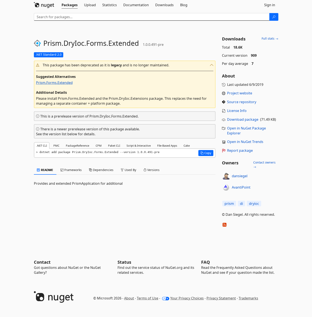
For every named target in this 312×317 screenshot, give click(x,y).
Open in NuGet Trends (245, 141)
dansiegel (239, 176)
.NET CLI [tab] (41, 145)
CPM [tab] (99, 145)
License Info (237, 110)
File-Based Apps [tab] (167, 145)
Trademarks (248, 298)
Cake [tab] (187, 145)
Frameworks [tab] (72, 170)
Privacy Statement (221, 298)
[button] (125, 65)
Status (124, 262)
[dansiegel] (226, 176)
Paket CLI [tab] (114, 145)
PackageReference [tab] (77, 145)
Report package (240, 150)
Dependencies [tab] (102, 170)
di (241, 203)
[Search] (273, 17)
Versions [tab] (153, 170)
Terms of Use (147, 298)
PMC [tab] (56, 145)
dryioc (254, 203)
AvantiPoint (241, 187)
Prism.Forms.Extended (54, 82)
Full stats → (270, 38)
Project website (239, 93)
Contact (42, 262)
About (129, 298)
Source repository (241, 102)
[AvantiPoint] (226, 187)
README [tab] (46, 170)
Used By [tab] (130, 170)
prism (229, 203)
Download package (242, 119)
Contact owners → (264, 164)
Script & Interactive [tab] (139, 145)
